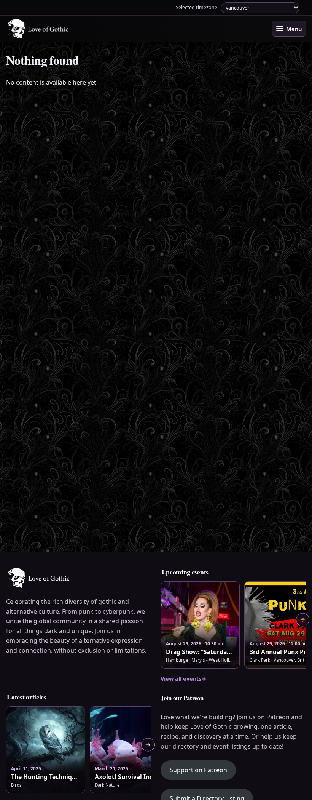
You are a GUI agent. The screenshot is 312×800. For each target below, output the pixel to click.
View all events (184, 678)
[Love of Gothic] (39, 28)
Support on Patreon (203, 769)
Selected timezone (196, 7)
